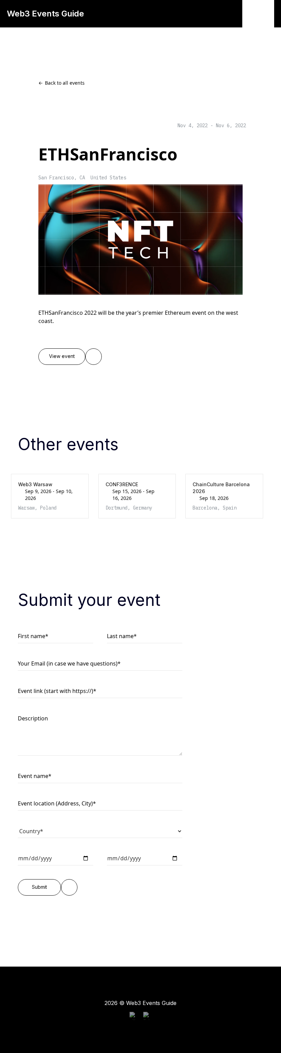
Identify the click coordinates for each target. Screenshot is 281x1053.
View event (62, 356)
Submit (39, 887)
